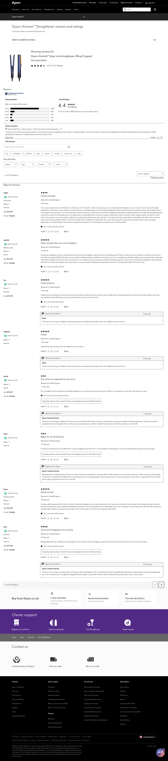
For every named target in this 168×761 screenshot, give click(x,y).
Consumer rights (86, 736)
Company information (127, 704)
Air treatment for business (92, 699)
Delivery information (55, 727)
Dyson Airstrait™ (18, 17)
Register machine (126, 3)
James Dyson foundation (128, 708)
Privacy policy (16, 736)
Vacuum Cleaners (18, 687)
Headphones (49, 9)
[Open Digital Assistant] (160, 753)
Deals (76, 9)
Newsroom (124, 695)
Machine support (54, 695)
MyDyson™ (51, 719)
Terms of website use (40, 736)
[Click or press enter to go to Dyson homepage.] (16, 2)
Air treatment (36, 9)
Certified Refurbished (79, 3)
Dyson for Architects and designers (95, 720)
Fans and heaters (18, 699)
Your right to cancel (74, 736)
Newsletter (92, 3)
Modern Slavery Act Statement (20, 740)
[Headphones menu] (55, 9)
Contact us (138, 3)
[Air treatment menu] (42, 9)
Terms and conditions (27, 736)
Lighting (60, 9)
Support (68, 9)
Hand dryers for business (92, 708)
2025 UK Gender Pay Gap (58, 740)
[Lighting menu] (64, 9)
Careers (122, 691)
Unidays (123, 724)
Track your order (53, 691)
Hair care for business (91, 695)
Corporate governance (74, 740)
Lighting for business (91, 704)
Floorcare (15, 9)
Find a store (103, 3)
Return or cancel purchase (57, 708)
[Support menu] (72, 9)
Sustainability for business (92, 712)
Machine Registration (55, 723)
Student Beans (125, 720)
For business (114, 3)
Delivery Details (52, 736)
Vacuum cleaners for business (94, 691)
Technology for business (92, 687)
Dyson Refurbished (18, 716)
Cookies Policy (63, 736)
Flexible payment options (56, 699)
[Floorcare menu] (20, 9)
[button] (84, 40)
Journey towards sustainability (130, 712)
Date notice (86, 740)
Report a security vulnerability (57, 704)
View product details (38, 60)
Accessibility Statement (43, 740)
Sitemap (33, 740)
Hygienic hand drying (91, 716)
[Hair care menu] (30, 9)
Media (122, 699)
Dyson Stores (124, 687)
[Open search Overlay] (137, 9)
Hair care (25, 9)
